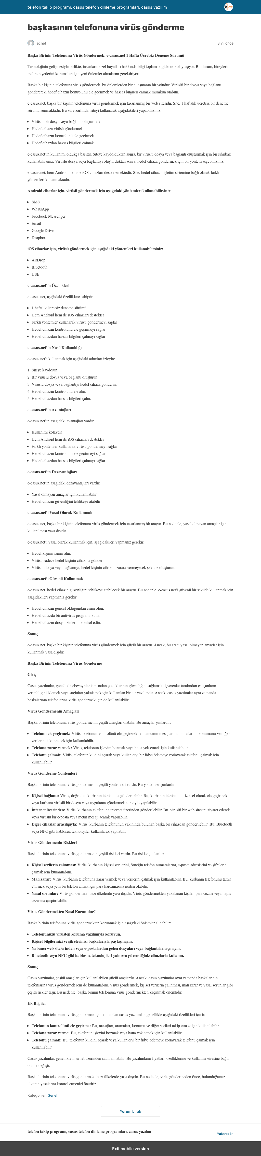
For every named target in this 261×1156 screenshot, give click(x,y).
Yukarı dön (225, 1134)
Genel (52, 1095)
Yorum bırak (130, 1111)
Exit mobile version (130, 1148)
